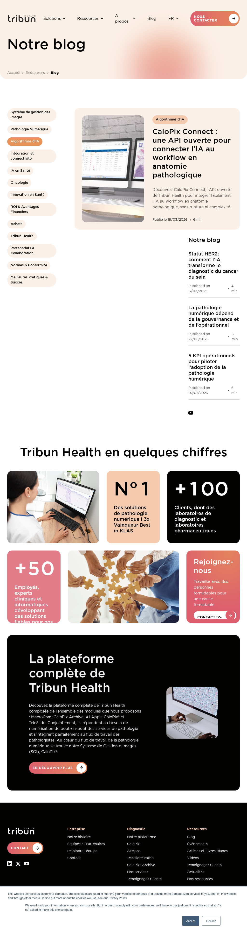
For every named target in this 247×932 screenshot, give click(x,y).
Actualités (195, 872)
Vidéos (193, 858)
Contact (74, 858)
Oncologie (19, 182)
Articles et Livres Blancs (207, 851)
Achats (16, 224)
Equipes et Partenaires (86, 844)
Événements (197, 844)
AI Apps (133, 851)
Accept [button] (190, 921)
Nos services (137, 872)
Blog (151, 19)
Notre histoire (79, 837)
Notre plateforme (141, 837)
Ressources (35, 73)
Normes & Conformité (29, 265)
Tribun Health (22, 236)
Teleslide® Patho (140, 858)
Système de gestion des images (30, 115)
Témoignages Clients (144, 879)
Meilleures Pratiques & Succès (29, 280)
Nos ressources (200, 879)
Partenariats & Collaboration (22, 251)
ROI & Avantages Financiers (25, 209)
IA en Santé (20, 170)
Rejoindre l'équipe (82, 851)
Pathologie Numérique (29, 129)
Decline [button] (211, 921)
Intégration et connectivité (22, 156)
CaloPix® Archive (141, 865)
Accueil (13, 73)
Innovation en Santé (27, 195)
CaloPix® (134, 844)
